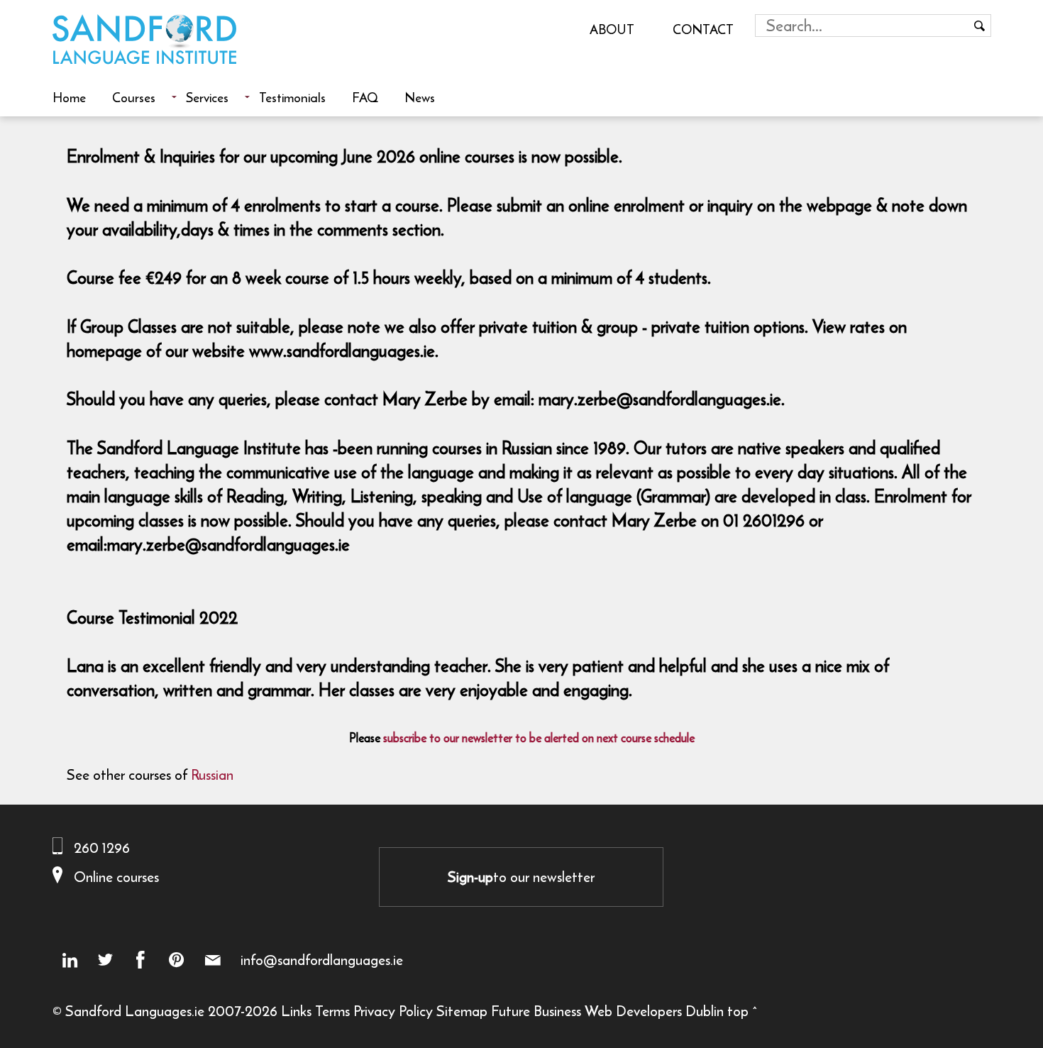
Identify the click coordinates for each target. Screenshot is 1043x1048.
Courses (133, 97)
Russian (212, 774)
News (419, 97)
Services (207, 97)
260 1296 (102, 848)
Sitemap (461, 1011)
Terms (332, 1011)
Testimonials (292, 97)
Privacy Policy (393, 1011)
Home (69, 97)
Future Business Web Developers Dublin (607, 1011)
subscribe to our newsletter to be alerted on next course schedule (539, 738)
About (612, 29)
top (738, 1011)
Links (296, 1011)
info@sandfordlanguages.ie (322, 960)
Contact (703, 29)
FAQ (365, 97)
